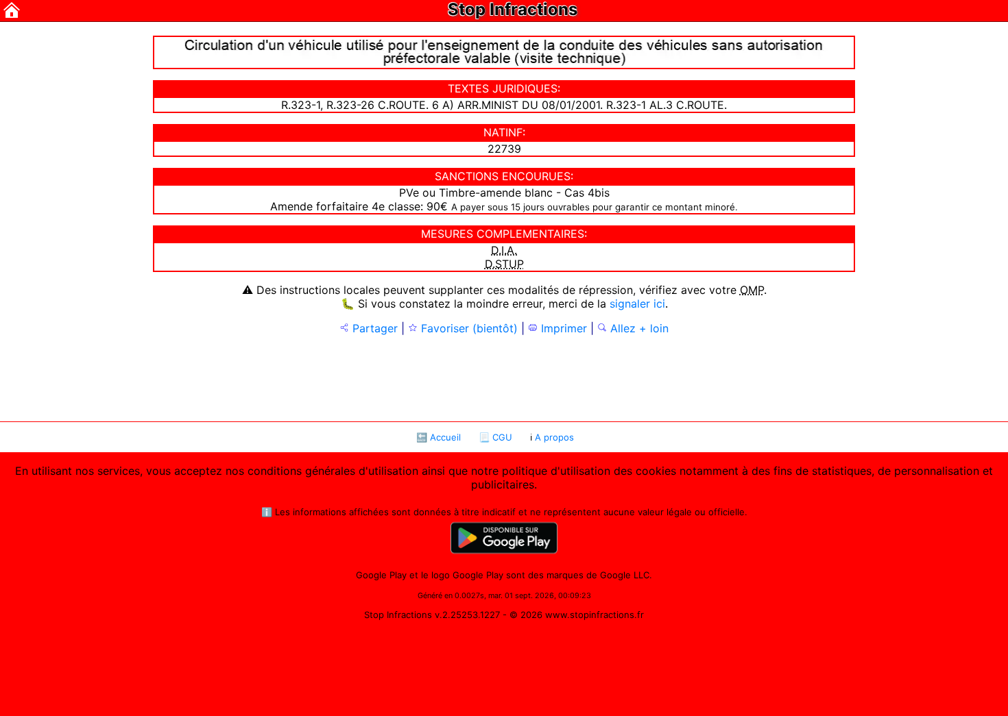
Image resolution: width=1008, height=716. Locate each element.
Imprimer (562, 328)
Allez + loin (638, 328)
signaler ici (637, 303)
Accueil (445, 437)
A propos (554, 437)
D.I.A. (504, 250)
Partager (373, 328)
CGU (502, 437)
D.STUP (504, 264)
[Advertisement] (504, 377)
